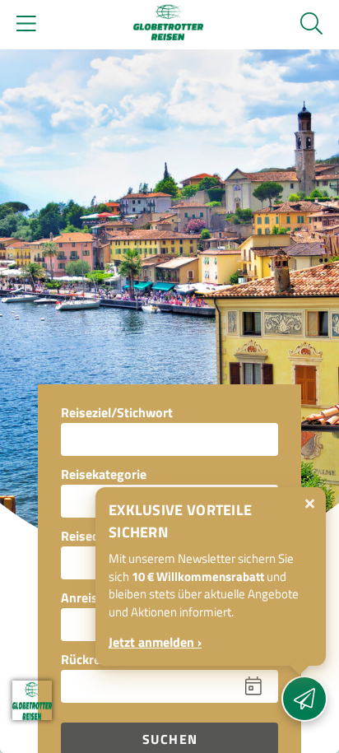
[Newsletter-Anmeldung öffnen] (304, 698)
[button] (155, 686)
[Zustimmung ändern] (32, 700)
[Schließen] (309, 503)
